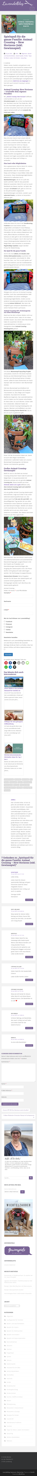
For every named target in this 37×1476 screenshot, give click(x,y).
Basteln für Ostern (12, 1327)
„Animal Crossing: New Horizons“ (16, 97)
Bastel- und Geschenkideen (15, 1323)
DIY (31, 779)
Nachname (7, 601)
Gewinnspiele (19, 56)
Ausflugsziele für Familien (15, 1320)
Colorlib (32, 1472)
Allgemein (24, 53)
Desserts (9, 1345)
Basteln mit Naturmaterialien (16, 1338)
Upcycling (23, 58)
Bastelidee (17, 779)
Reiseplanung (11, 1404)
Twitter (8, 629)
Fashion (9, 1349)
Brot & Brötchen (12, 1342)
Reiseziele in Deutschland (15, 1408)
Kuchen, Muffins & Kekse (15, 1397)
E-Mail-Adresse (6, 1090)
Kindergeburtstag (12, 1389)
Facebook (9, 621)
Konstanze (14, 872)
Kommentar (5, 1062)
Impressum (13, 1472)
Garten (6, 782)
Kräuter (20, 782)
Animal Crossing (9, 779)
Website (4, 1097)
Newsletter (9, 632)
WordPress (22, 1474)
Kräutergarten (27, 782)
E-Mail (6, 610)
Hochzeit (9, 1378)
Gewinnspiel (13, 782)
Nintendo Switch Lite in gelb (12, 485)
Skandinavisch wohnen (14, 1422)
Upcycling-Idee (28, 787)
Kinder (26, 56)
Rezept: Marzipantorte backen (13, 1290)
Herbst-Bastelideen (13, 1371)
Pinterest (9, 624)
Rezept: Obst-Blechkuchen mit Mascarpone (18, 1286)
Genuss (9, 1360)
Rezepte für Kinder (13, 1415)
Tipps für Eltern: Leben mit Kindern (18, 1430)
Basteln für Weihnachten (15, 1331)
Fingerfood (10, 1353)
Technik (9, 1426)
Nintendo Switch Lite (10, 787)
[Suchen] (31, 1177)
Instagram (9, 627)
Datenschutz (20, 1472)
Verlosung (7, 790)
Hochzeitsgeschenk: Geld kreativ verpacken (18, 1293)
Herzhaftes (10, 1375)
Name (3, 1084)
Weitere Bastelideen (13, 1437)
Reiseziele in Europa (13, 1411)
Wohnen (9, 1441)
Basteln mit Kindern (13, 1334)
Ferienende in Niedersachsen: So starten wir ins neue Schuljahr (18, 1276)
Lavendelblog (6, 1472)
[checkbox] (4, 621)
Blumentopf (25, 779)
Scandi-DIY (10, 1419)
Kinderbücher (11, 1386)
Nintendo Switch (24, 785)
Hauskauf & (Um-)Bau (13, 1367)
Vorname (7, 593)
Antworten (29, 899)
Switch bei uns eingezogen (20, 81)
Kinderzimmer (11, 1393)
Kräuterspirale (8, 785)
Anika (16, 53)
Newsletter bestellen (10, 637)
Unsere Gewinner (9, 1265)
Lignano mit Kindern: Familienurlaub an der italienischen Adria (18, 1281)
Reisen (9, 1400)
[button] (6, 662)
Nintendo (16, 785)
